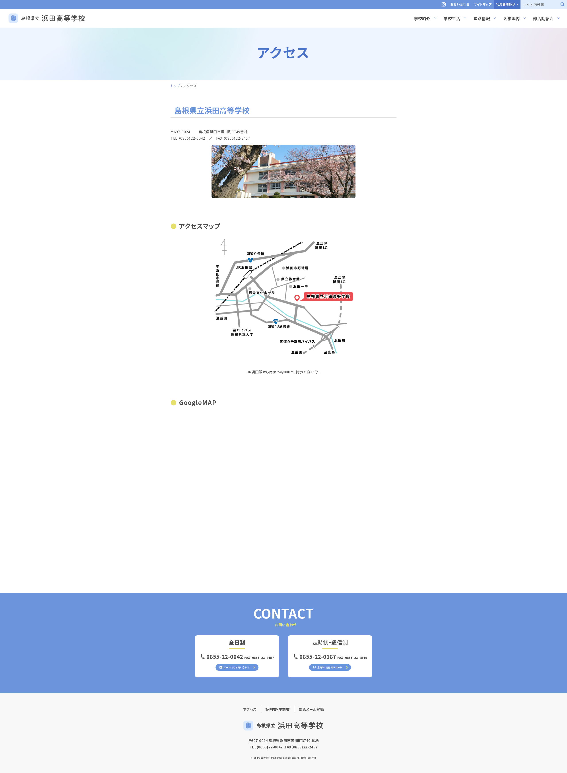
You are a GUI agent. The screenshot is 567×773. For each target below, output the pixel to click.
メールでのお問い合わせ (236, 667)
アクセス (250, 709)
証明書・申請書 (277, 709)
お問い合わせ (460, 4)
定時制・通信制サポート (329, 667)
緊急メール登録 (311, 709)
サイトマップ (483, 4)
